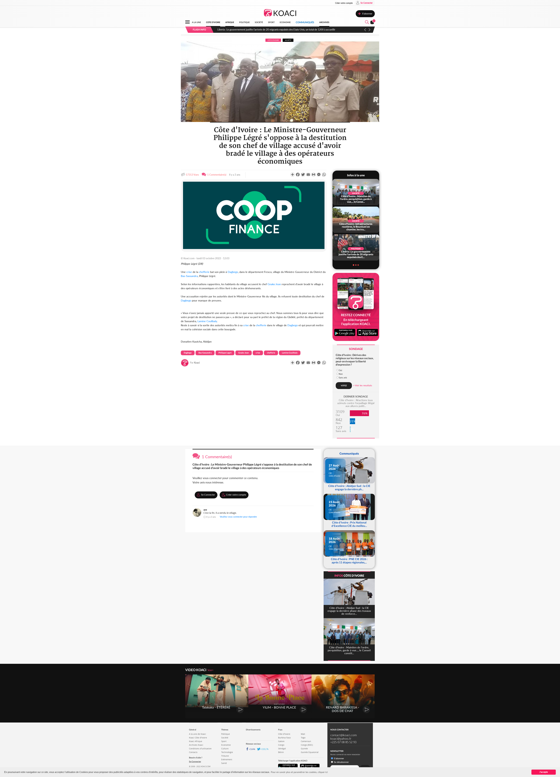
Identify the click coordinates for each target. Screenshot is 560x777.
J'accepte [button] (543, 772)
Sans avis (343, 377)
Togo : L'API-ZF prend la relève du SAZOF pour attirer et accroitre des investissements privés (267, 29)
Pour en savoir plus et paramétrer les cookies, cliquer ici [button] (299, 772)
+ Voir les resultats (362, 385)
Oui (340, 370)
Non (341, 374)
